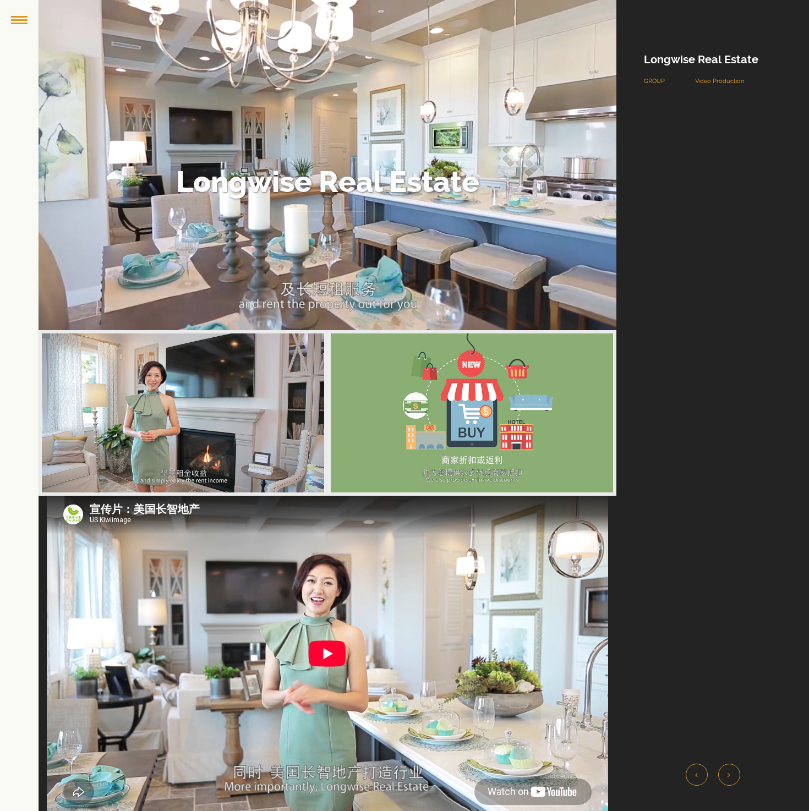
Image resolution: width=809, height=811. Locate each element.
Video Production (719, 81)
